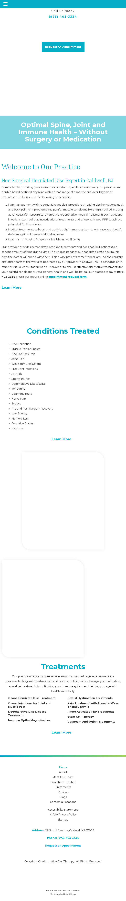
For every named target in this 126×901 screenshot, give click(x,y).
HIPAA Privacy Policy (63, 814)
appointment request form (68, 276)
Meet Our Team (63, 777)
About (63, 772)
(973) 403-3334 (63, 16)
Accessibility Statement (63, 809)
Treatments (63, 666)
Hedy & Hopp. (69, 894)
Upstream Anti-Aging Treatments (91, 721)
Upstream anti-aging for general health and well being (44, 239)
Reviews (63, 792)
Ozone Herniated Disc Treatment (31, 698)
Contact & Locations (63, 802)
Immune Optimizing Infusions (29, 720)
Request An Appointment (63, 46)
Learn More (11, 287)
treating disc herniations (100, 204)
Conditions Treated (63, 330)
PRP (105, 219)
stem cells (28, 219)
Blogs (63, 797)
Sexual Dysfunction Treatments (90, 698)
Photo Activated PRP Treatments (91, 711)
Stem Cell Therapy (81, 716)
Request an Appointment (63, 845)
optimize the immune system (71, 229)
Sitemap (63, 819)
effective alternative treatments (97, 267)
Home (63, 767)
